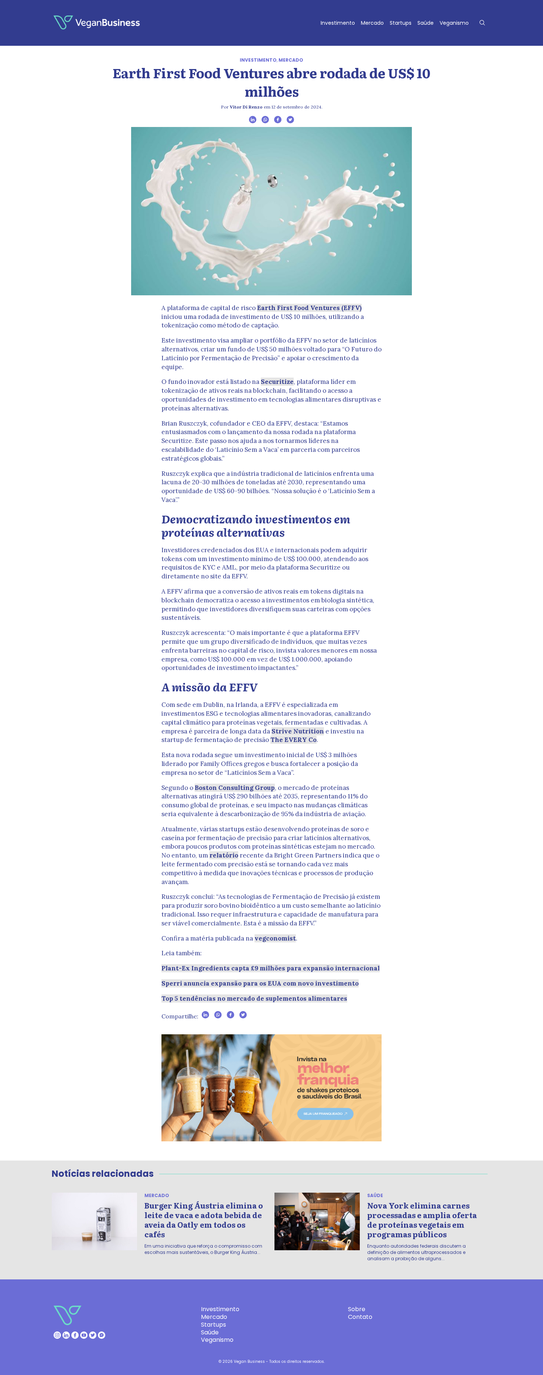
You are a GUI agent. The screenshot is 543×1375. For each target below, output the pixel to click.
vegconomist (275, 938)
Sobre (356, 1309)
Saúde (425, 23)
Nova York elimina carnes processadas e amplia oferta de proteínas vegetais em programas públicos (422, 1220)
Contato (360, 1317)
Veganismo (454, 23)
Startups (400, 23)
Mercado (372, 23)
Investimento (338, 23)
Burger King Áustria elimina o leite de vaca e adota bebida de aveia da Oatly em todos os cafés (203, 1220)
